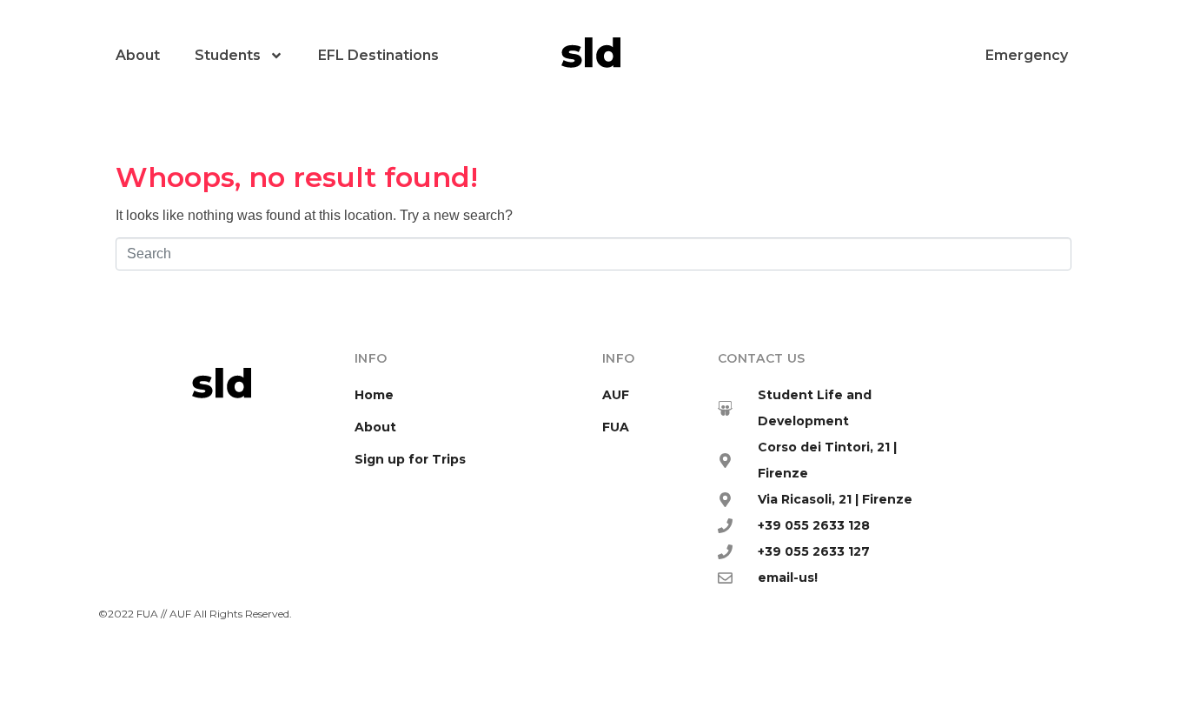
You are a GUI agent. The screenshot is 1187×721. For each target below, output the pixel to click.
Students (228, 55)
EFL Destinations (378, 55)
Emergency (1026, 55)
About (138, 55)
